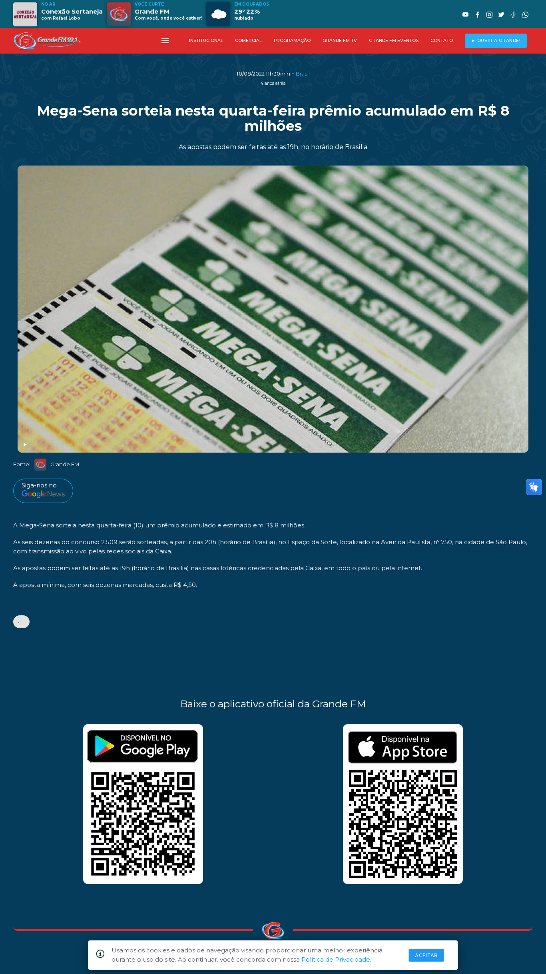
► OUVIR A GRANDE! (496, 40)
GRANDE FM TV (340, 40)
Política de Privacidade (335, 959)
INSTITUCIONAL (206, 40)
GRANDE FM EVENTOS (393, 40)
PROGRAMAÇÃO (292, 40)
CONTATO (441, 40)
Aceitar (426, 955)
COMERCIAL (248, 40)
